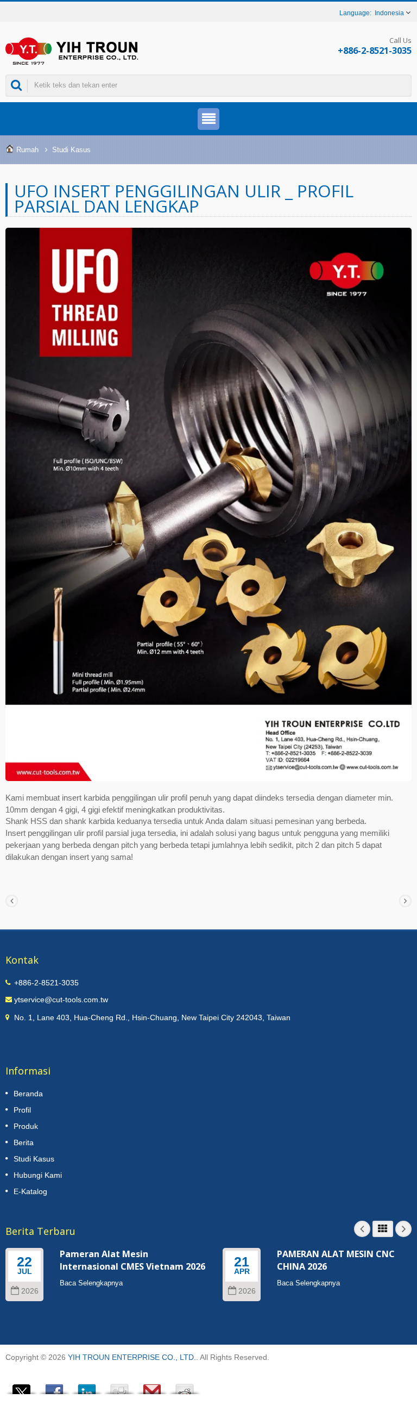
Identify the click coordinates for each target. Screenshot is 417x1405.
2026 (30, 1291)
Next (403, 1229)
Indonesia (389, 13)
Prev (362, 1229)
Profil (22, 1110)
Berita (24, 1142)
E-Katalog (30, 1191)
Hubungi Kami (38, 1175)
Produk (26, 1126)
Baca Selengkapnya (91, 1283)
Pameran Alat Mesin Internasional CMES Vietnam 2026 (132, 1260)
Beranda (28, 1093)
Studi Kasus (71, 150)
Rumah (27, 150)
